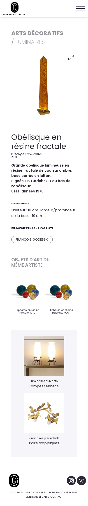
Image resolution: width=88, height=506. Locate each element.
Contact (56, 497)
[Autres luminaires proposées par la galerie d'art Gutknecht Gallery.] (44, 413)
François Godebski (32, 239)
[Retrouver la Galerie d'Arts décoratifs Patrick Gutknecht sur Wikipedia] (81, 480)
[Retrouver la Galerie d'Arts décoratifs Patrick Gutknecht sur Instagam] (72, 480)
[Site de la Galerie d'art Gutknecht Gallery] (14, 8)
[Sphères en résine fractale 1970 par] (27, 291)
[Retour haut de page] (14, 480)
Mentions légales (37, 497)
